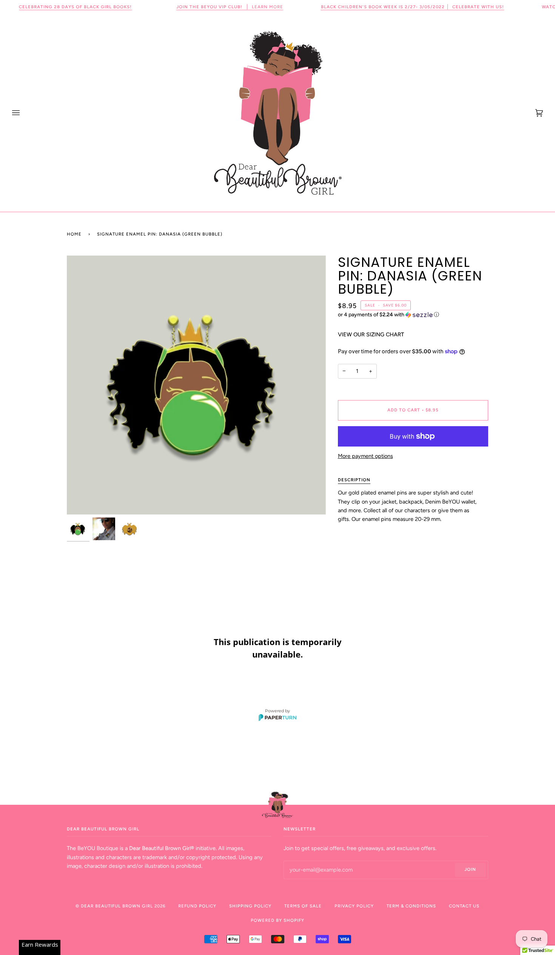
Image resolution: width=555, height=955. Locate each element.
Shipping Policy (250, 906)
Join (470, 869)
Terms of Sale (303, 906)
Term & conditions (411, 906)
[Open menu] (23, 113)
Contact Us (464, 906)
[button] (413, 314)
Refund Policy (197, 906)
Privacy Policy (354, 906)
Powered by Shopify (277, 920)
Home (74, 234)
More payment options (365, 456)
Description (354, 479)
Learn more (229, 6)
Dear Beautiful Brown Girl (117, 906)
